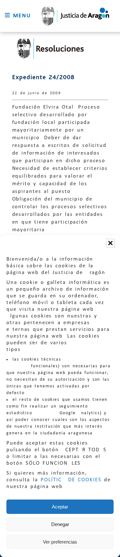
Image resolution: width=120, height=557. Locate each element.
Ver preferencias (60, 542)
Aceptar (60, 506)
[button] (110, 243)
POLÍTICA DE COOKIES (71, 480)
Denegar (60, 524)
